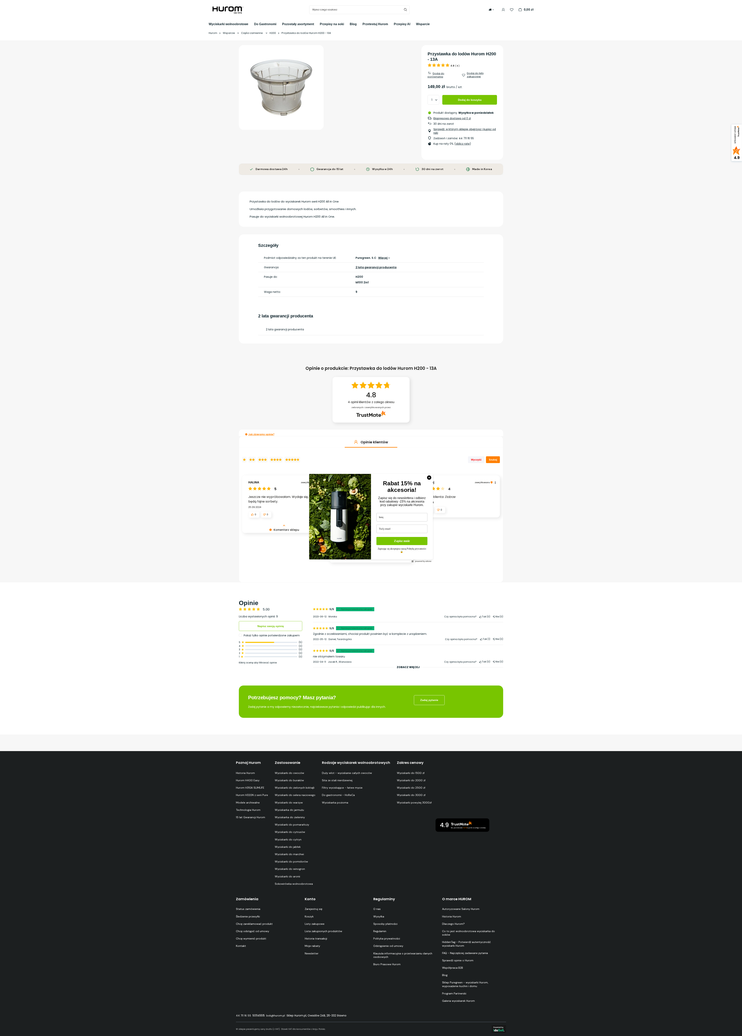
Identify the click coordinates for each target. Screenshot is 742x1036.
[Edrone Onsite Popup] (371, 518)
